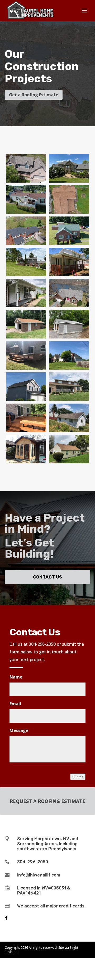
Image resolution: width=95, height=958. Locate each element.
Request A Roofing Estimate (47, 801)
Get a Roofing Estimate (33, 95)
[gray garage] (69, 337)
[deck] (26, 430)
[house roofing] (69, 399)
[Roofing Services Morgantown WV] (26, 274)
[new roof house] (69, 462)
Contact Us (47, 577)
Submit (77, 776)
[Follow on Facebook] (6, 918)
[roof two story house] (26, 399)
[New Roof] (26, 181)
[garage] (26, 337)
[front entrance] (26, 462)
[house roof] (69, 430)
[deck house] (69, 274)
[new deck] (26, 368)
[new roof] (69, 368)
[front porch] (26, 306)
